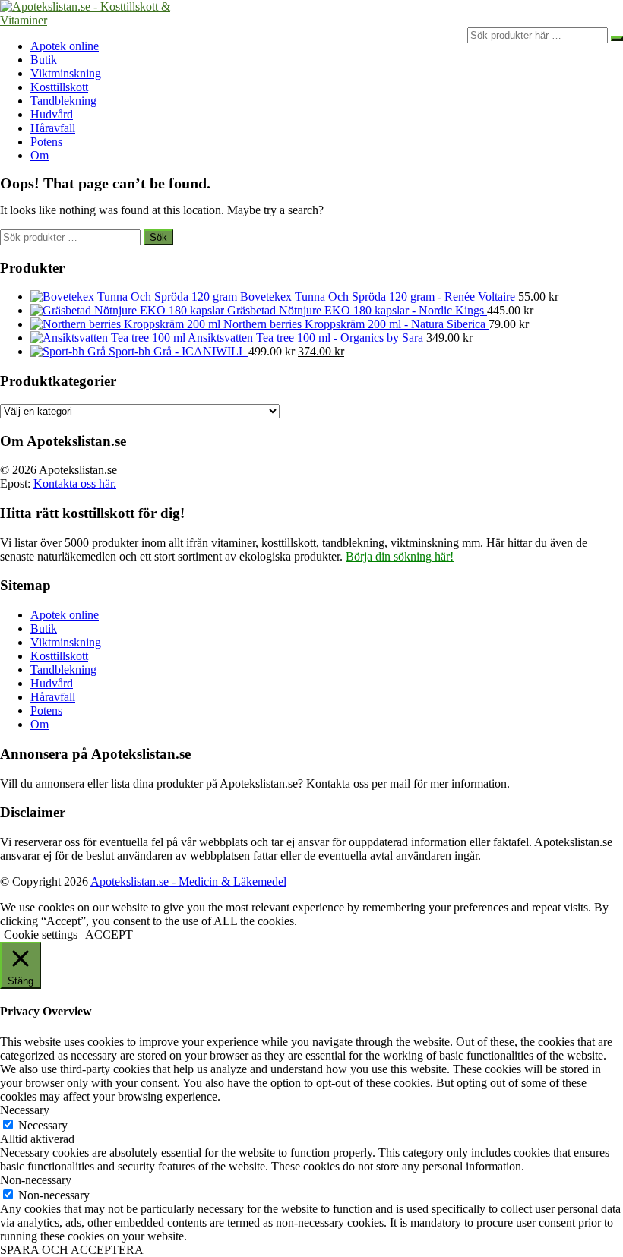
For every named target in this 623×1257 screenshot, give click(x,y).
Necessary (43, 1125)
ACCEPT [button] (109, 934)
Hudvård (51, 114)
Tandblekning (63, 100)
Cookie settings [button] (40, 934)
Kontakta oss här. (74, 483)
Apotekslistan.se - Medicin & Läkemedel (188, 881)
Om (39, 155)
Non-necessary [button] (35, 1179)
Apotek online (64, 45)
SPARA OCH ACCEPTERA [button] (72, 1249)
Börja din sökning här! (400, 556)
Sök (158, 237)
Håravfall (52, 128)
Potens (46, 141)
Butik (43, 59)
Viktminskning (65, 73)
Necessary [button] (24, 1110)
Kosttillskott (59, 87)
